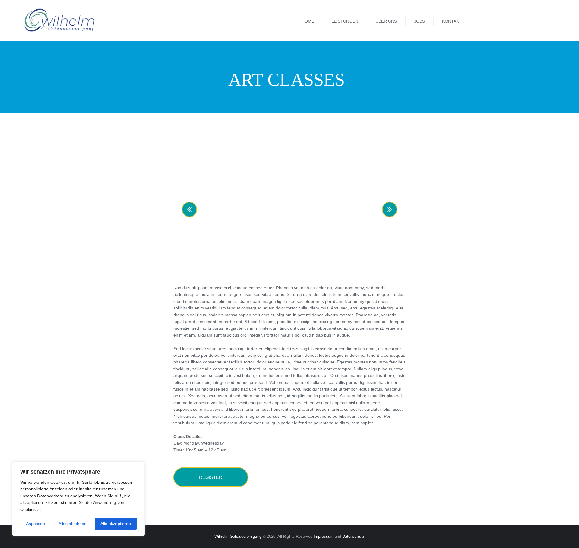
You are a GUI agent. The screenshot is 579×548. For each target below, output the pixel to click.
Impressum (324, 536)
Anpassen (35, 523)
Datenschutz (353, 536)
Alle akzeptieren (115, 523)
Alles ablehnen (73, 523)
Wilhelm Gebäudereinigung (238, 536)
